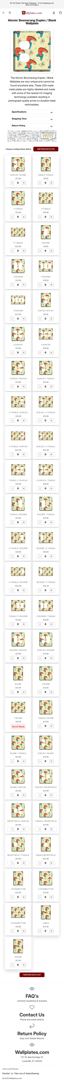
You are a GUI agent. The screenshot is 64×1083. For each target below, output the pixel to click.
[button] (18, 164)
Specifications (19, 111)
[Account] (54, 12)
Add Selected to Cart (46, 149)
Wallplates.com (15, 1078)
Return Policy (18, 125)
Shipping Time (19, 118)
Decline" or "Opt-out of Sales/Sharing (20, 1073)
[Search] (10, 12)
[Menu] (3, 12)
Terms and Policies (10, 1069)
